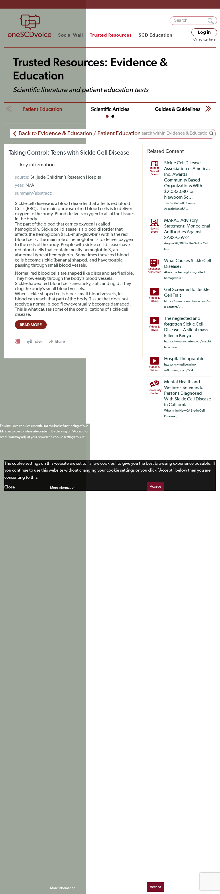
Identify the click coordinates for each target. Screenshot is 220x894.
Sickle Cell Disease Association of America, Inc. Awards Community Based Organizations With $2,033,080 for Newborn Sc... (187, 180)
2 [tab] (112, 116)
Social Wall (70, 35)
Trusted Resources (111, 35)
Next (208, 108)
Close (9, 487)
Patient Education (42, 109)
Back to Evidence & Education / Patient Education (80, 133)
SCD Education (155, 35)
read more (31, 324)
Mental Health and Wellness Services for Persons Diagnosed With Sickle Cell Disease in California (187, 393)
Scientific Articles (110, 109)
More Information (62, 488)
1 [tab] (107, 116)
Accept (155, 486)
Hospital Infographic (184, 359)
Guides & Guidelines (177, 109)
